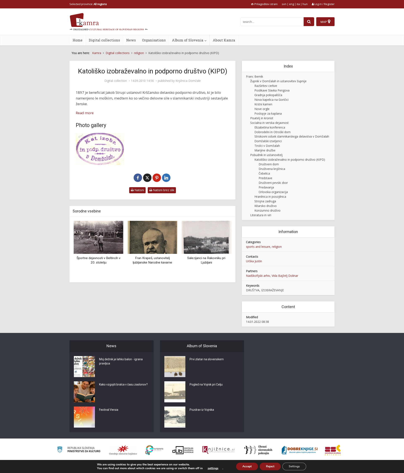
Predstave (265, 178)
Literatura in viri (260, 215)
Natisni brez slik (163, 190)
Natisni (139, 190)
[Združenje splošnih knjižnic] (333, 450)
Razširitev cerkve (265, 86)
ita (298, 4)
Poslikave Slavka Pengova (272, 90)
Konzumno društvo (267, 210)
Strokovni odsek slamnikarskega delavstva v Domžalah (291, 136)
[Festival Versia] (84, 417)
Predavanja (266, 187)
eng (291, 4)
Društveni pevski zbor (273, 183)
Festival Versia (108, 409)
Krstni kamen (263, 104)
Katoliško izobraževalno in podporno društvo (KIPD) (289, 160)
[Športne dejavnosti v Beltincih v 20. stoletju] (98, 237)
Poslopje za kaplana (268, 113)
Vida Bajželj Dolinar (285, 276)
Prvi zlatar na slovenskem (207, 359)
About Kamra (224, 40)
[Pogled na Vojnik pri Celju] (174, 391)
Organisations (154, 40)
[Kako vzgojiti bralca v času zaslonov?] (84, 391)
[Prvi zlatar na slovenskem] (174, 366)
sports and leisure (258, 247)
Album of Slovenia (187, 40)
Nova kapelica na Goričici (271, 100)
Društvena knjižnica (272, 169)
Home (77, 40)
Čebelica (264, 173)
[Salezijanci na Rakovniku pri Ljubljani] (206, 237)
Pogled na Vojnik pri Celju (206, 384)
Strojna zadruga (265, 201)
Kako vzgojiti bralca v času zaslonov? (123, 384)
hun (305, 4)
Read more (85, 112)
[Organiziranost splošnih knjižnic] (123, 450)
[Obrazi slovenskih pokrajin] (258, 450)
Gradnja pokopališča (268, 95)
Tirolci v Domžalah (267, 146)
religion (277, 247)
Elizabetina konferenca (269, 127)
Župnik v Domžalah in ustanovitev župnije (278, 81)
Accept (247, 466)
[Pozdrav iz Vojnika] (174, 417)
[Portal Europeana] (154, 450)
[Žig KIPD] (100, 149)
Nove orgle (262, 109)
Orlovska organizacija (273, 192)
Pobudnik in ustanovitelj (266, 155)
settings (213, 468)
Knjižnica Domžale (188, 81)
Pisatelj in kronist (261, 118)
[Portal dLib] (183, 450)
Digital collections (104, 40)
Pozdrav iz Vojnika (202, 409)
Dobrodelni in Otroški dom (272, 132)
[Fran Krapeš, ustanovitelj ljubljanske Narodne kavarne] (152, 237)
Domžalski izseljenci (268, 141)
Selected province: (88, 4)
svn (284, 4)
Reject (270, 466)
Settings (294, 466)
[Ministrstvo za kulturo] (78, 450)
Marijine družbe (264, 150)
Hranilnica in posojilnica (270, 197)
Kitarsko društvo (265, 206)
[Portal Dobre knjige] (300, 450)
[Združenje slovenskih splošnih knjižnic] (218, 450)
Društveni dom (269, 164)
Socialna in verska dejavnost (269, 123)
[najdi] (309, 21)
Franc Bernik (254, 76)
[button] (220, 250)
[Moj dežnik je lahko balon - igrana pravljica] (84, 366)
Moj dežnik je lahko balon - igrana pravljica (121, 361)
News (131, 40)
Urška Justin (254, 261)
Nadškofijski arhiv (258, 276)
